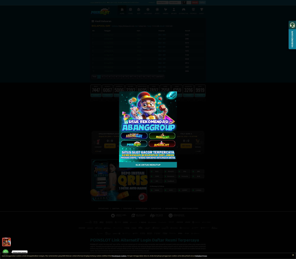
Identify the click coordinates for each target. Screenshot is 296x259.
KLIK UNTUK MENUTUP (148, 164)
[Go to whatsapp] (5, 252)
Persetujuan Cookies (119, 256)
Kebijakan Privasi (201, 256)
